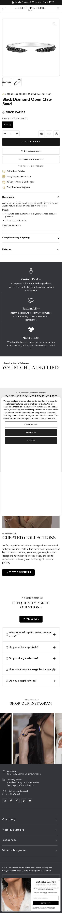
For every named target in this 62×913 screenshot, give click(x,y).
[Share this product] (56, 133)
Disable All (31, 432)
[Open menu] (6, 9)
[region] (31, 83)
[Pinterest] (17, 800)
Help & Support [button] (13, 830)
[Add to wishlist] (49, 133)
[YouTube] (30, 800)
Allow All (31, 440)
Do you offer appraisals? (23, 647)
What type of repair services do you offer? (30, 634)
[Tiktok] (23, 800)
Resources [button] (9, 840)
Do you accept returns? (22, 681)
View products (20, 572)
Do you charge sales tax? (23, 658)
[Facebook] (11, 800)
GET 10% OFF (46, 903)
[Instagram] (4, 800)
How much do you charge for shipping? (31, 669)
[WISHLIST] (49, 134)
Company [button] (8, 819)
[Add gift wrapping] (41, 133)
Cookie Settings (31, 424)
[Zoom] (54, 23)
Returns (6, 249)
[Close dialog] (58, 880)
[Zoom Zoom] (31, 47)
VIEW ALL (32, 619)
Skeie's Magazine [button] (14, 850)
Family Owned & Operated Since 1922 (32, 2)
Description (8, 197)
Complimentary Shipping (16, 238)
